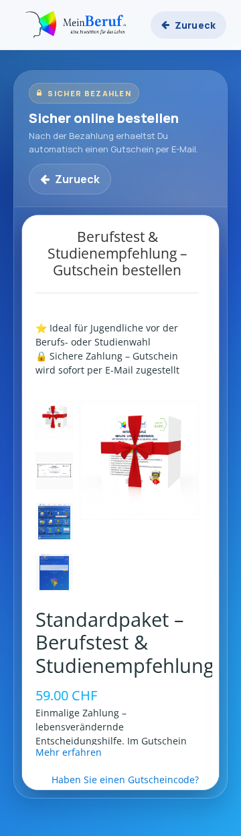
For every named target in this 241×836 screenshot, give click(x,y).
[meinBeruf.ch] (77, 24)
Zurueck (195, 25)
